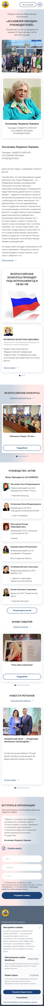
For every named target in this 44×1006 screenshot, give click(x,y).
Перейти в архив (20, 627)
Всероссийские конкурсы (13, 922)
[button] (9, 70)
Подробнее (22, 448)
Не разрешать (22, 997)
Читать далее (7, 260)
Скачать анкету (15, 848)
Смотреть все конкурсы (20, 398)
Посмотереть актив (22, 610)
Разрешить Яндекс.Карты (22, 992)
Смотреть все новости (21, 701)
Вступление (28, 5)
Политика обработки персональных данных (20, 1002)
